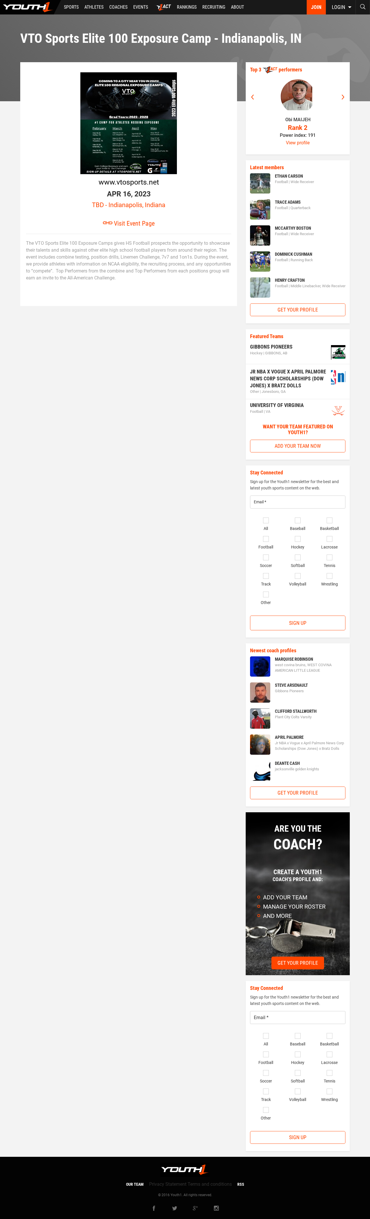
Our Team (135, 1184)
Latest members (267, 167)
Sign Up (297, 623)
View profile (298, 143)
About (237, 7)
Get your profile (298, 310)
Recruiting (213, 7)
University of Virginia (277, 405)
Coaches (118, 7)
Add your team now (298, 446)
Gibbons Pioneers (271, 347)
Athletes (93, 7)
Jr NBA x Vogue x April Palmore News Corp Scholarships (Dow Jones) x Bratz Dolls (288, 378)
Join (316, 7)
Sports (71, 7)
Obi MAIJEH (297, 119)
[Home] (30, 7)
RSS (240, 1184)
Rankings (187, 7)
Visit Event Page (133, 223)
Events (140, 7)
